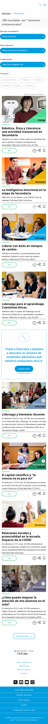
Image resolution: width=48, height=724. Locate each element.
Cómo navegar (24, 700)
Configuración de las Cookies (24, 710)
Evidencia (30, 86)
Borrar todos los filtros (34, 94)
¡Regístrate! (24, 368)
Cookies (24, 705)
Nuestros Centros (24, 669)
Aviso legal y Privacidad (24, 690)
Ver (9, 150)
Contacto (24, 673)
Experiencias (24, 666)
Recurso (18, 86)
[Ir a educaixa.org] (12, 5)
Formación (26, 80)
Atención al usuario (24, 695)
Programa (39, 80)
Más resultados (22, 636)
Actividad (5, 86)
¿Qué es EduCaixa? (24, 662)
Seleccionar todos (9, 80)
